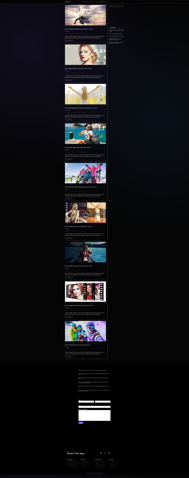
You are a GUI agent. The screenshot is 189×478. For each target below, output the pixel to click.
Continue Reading (69, 40)
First (79, 403)
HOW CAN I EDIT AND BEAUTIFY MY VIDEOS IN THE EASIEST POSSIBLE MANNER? (92, 370)
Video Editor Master (83, 33)
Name (80, 399)
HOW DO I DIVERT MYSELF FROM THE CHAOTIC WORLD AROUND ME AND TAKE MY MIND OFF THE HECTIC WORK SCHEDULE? (93, 382)
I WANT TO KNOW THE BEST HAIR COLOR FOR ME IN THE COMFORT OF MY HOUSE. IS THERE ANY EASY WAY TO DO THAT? (94, 391)
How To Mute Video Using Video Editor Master (78, 147)
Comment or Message (83, 409)
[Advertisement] (116, 18)
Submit (80, 422)
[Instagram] (104, 453)
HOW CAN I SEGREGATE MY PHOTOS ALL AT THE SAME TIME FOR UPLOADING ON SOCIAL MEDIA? (94, 374)
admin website (68, 33)
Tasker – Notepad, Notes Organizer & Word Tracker (116, 36)
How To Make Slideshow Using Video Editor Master (79, 305)
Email (80, 405)
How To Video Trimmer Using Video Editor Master (79, 266)
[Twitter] (108, 453)
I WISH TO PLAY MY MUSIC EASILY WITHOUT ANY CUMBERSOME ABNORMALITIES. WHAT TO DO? (94, 386)
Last (95, 403)
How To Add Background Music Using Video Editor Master (81, 108)
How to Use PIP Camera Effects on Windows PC (116, 33)
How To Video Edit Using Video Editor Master (77, 345)
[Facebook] (100, 453)
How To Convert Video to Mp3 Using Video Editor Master (81, 187)
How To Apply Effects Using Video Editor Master (78, 68)
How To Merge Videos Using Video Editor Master (78, 226)
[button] (94, 370)
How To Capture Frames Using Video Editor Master (79, 29)
